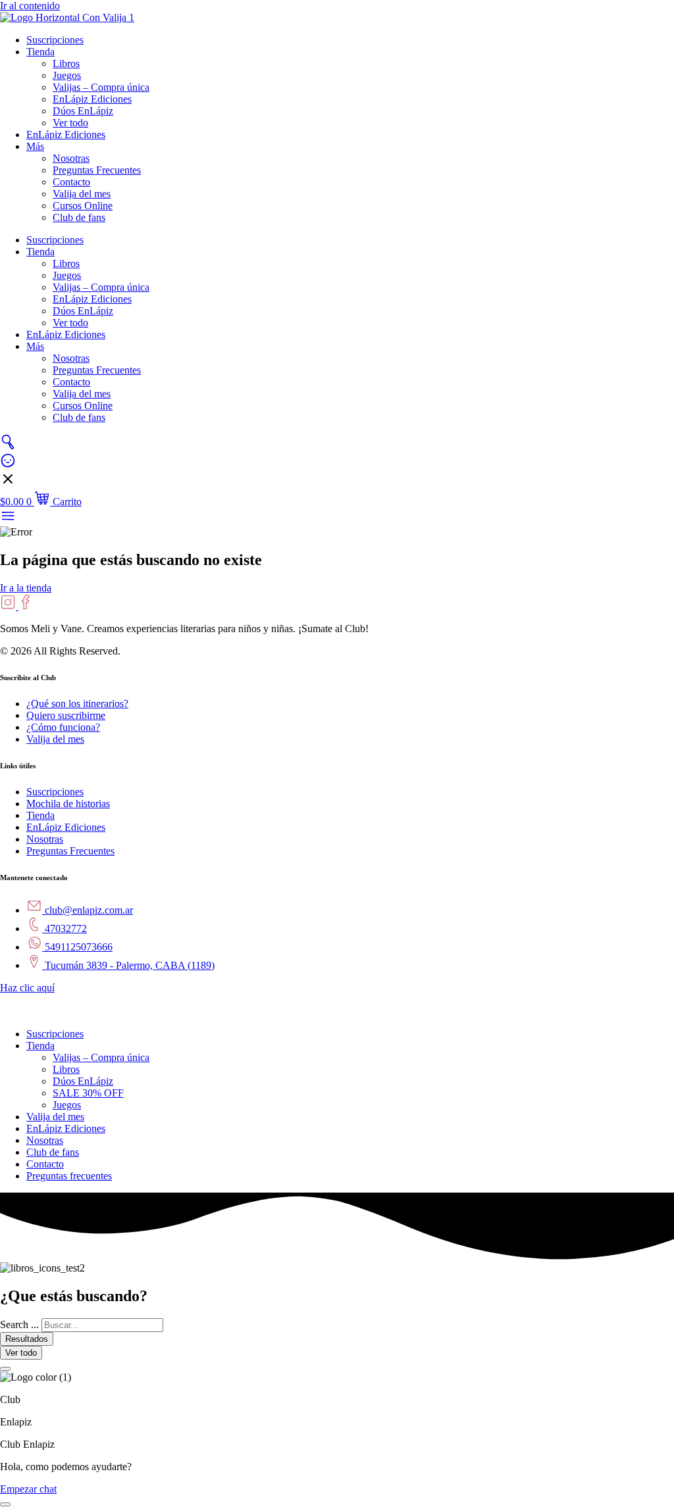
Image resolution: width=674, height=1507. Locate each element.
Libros (66, 63)
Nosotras (71, 158)
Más (35, 146)
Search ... (19, 1324)
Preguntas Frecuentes (97, 170)
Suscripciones (55, 39)
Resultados (26, 1339)
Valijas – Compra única (101, 87)
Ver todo (70, 122)
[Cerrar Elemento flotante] (5, 1369)
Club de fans (79, 217)
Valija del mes (82, 193)
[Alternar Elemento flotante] (5, 1504)
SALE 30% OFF (88, 1093)
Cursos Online (83, 205)
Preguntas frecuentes (69, 1175)
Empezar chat (28, 1489)
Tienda (40, 51)
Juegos (67, 75)
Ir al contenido (30, 5)
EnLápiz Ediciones (92, 99)
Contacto (71, 181)
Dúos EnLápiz (83, 110)
